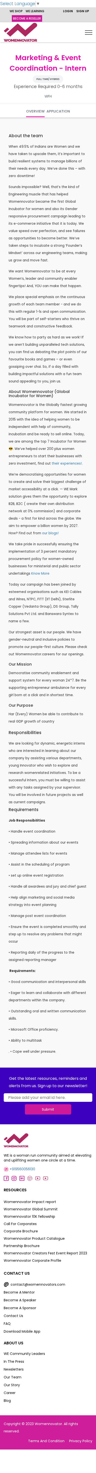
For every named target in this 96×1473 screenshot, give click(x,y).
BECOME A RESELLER (27, 18)
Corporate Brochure (21, 1231)
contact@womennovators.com (34, 1284)
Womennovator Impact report (30, 1201)
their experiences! (67, 463)
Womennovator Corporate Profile (32, 1260)
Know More (40, 573)
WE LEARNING (35, 11)
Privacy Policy (80, 1441)
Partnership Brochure (22, 1245)
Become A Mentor (19, 1292)
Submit (48, 1109)
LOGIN (68, 11)
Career (10, 1392)
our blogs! (50, 533)
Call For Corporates (20, 1223)
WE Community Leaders (24, 1353)
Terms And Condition (46, 1441)
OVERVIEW (35, 111)
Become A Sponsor (20, 1308)
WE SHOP (16, 11)
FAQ (7, 1323)
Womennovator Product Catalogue (34, 1238)
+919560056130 (22, 1169)
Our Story (12, 1385)
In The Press (14, 1361)
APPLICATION (58, 111)
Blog (7, 1400)
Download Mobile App (22, 1331)
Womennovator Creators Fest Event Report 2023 (45, 1253)
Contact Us (13, 1315)
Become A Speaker (20, 1300)
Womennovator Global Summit (31, 1209)
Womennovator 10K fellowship (29, 1216)
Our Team (12, 1377)
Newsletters (14, 1369)
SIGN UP (82, 11)
